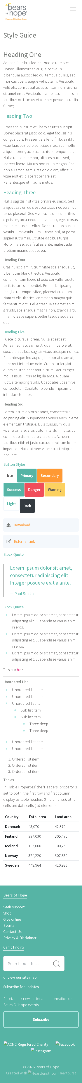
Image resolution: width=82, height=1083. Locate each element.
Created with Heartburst (41, 1073)
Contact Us (12, 931)
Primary (27, 475)
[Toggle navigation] (72, 9)
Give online (12, 919)
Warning (55, 489)
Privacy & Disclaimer (20, 937)
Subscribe (41, 1019)
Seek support (14, 906)
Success (14, 489)
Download (22, 524)
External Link (24, 541)
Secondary (50, 475)
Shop (7, 913)
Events (8, 925)
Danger (34, 489)
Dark (27, 505)
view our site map (22, 977)
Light (11, 503)
